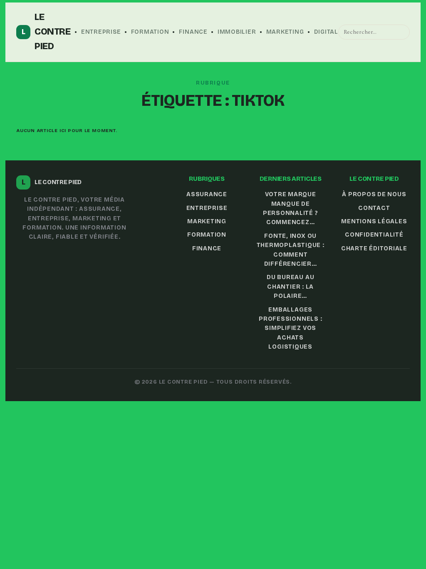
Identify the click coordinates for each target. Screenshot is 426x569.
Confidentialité (374, 234)
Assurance (206, 194)
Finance (193, 31)
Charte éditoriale (374, 248)
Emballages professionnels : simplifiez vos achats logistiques (290, 328)
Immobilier (237, 31)
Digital (326, 31)
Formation (150, 31)
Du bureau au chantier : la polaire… (290, 286)
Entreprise (101, 31)
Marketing (285, 31)
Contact (374, 208)
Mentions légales (374, 221)
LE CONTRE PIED (46, 32)
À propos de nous (374, 194)
